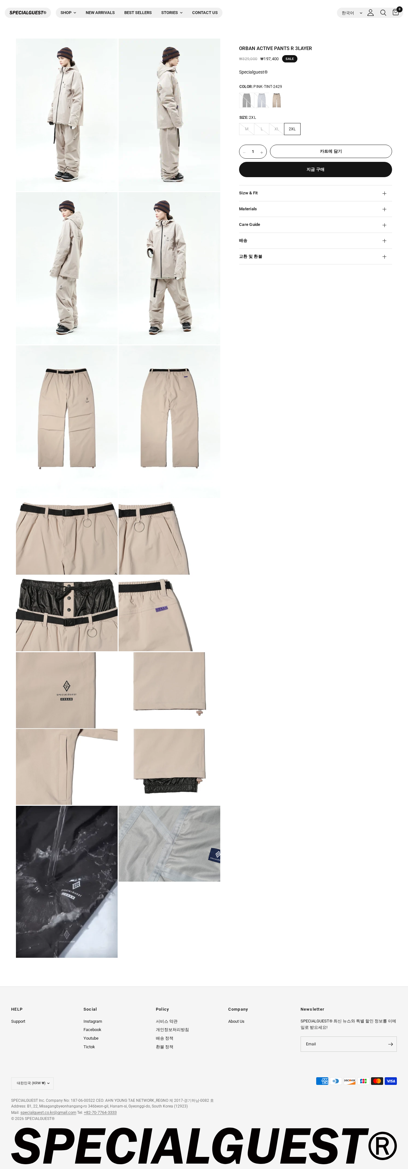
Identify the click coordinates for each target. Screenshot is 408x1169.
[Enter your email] (390, 1044)
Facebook (92, 1029)
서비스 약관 (167, 1021)
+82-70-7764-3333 (100, 1112)
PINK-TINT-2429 (276, 100)
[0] (394, 13)
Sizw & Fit (248, 193)
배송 (243, 240)
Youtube (91, 1038)
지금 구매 (315, 169)
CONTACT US (205, 12)
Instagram (93, 1021)
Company (238, 1009)
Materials (248, 208)
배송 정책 (164, 1038)
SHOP (66, 12)
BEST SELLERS (138, 12)
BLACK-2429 (246, 100)
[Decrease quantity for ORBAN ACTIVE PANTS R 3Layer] (244, 152)
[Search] (383, 13)
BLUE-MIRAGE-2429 (261, 100)
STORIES (169, 12)
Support (18, 1021)
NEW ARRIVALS (100, 12)
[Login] (370, 13)
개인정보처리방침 (172, 1029)
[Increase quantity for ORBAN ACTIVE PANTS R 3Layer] (261, 152)
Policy (162, 1009)
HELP (17, 1009)
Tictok (89, 1046)
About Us (236, 1021)
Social (90, 1009)
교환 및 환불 (250, 256)
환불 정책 (164, 1046)
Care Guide (249, 224)
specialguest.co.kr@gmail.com (48, 1112)
